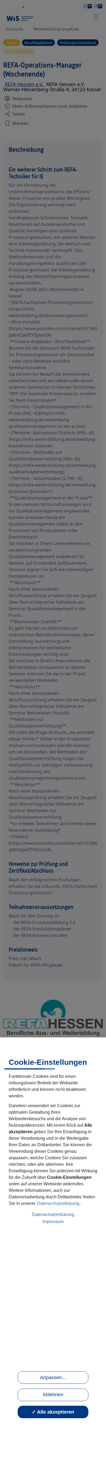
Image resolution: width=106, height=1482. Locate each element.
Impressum (53, 1221)
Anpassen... (53, 1377)
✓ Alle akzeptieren (53, 1412)
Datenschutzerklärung (58, 1203)
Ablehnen (53, 1394)
